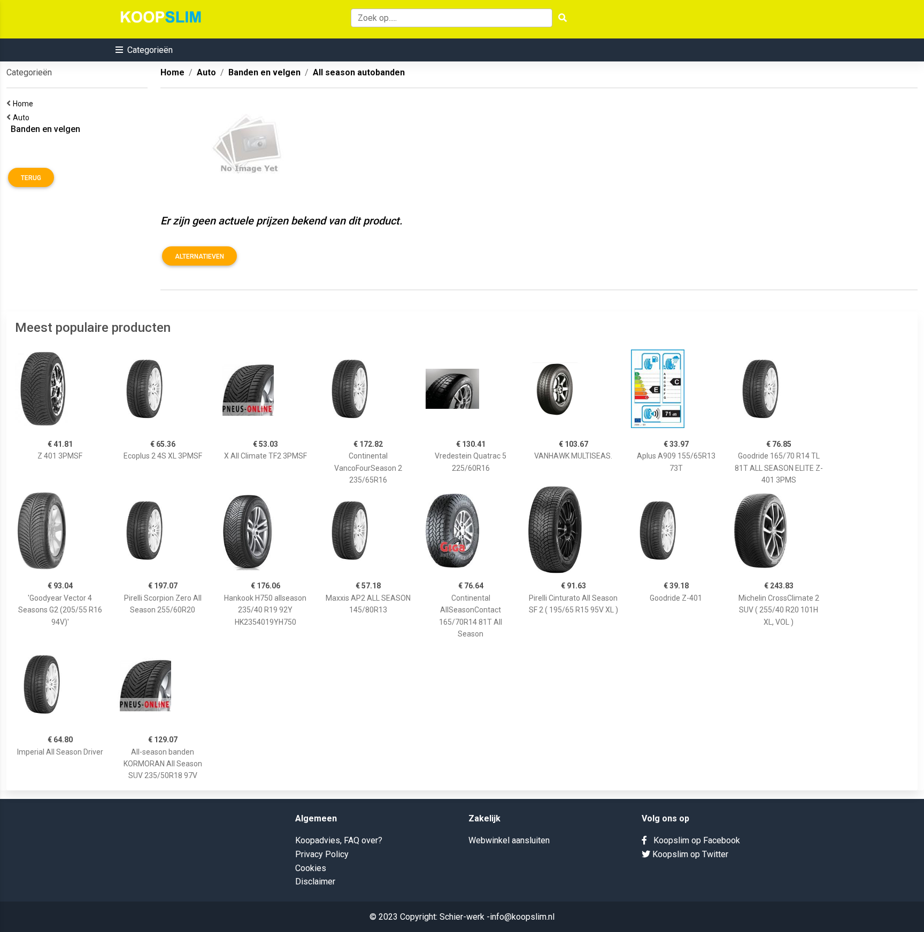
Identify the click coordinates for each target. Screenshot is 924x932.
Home (24, 103)
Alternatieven (199, 256)
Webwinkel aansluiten (509, 840)
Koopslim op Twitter (689, 854)
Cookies (310, 868)
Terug (31, 178)
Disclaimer (315, 881)
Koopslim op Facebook (693, 840)
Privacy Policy (322, 854)
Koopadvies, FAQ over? (338, 840)
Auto (23, 117)
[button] (144, 50)
